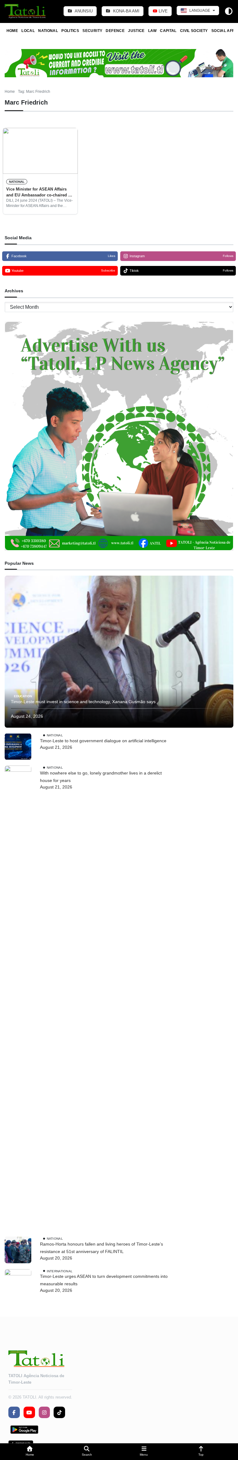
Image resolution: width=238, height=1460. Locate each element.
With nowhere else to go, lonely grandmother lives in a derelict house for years (101, 776)
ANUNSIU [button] (83, 11)
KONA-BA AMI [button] (125, 11)
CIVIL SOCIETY (194, 31)
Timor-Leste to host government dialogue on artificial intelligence (103, 740)
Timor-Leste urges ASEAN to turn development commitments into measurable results (104, 1280)
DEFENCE (115, 31)
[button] (30, 1452)
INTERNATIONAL (60, 1271)
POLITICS (70, 31)
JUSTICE (136, 31)
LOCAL (28, 31)
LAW (152, 31)
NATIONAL (48, 31)
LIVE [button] (162, 11)
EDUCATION (23, 696)
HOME (12, 31)
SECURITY (92, 31)
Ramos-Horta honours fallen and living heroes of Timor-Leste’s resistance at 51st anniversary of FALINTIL (101, 1248)
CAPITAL (168, 31)
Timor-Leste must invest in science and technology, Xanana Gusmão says (83, 701)
